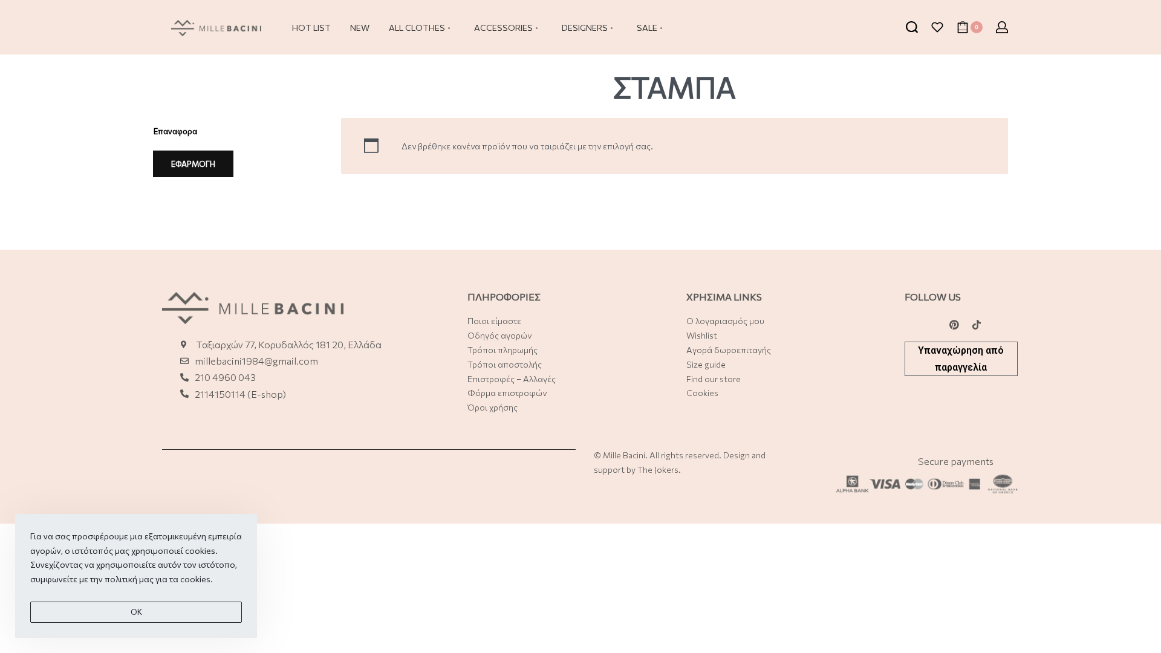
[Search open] (912, 27)
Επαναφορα (175, 131)
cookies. (196, 579)
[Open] (937, 27)
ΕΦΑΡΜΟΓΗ (193, 164)
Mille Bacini (624, 455)
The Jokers (657, 469)
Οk (136, 612)
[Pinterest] (954, 325)
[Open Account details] (1002, 27)
